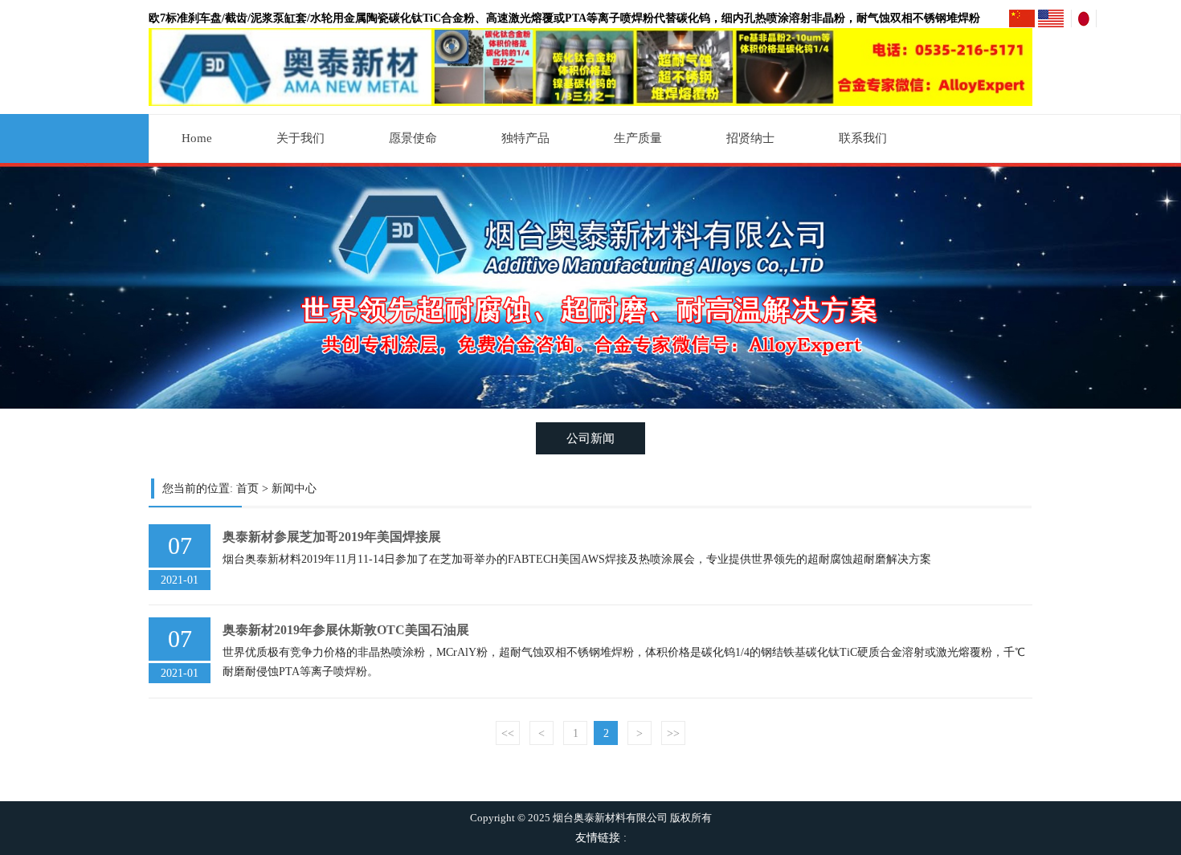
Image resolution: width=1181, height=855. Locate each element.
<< (507, 733)
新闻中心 (294, 488)
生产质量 (638, 138)
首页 (247, 488)
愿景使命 (413, 138)
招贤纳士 (750, 138)
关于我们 (300, 138)
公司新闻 (590, 438)
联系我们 (863, 138)
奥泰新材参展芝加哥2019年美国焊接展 (332, 537)
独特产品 (525, 138)
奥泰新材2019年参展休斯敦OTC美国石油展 (346, 630)
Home (197, 138)
